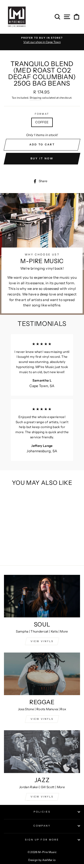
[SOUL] (42, 596)
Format (42, 113)
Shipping (36, 97)
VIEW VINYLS (42, 641)
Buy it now (42, 158)
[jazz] (42, 751)
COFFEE (42, 122)
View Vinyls (42, 796)
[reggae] (42, 674)
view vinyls (42, 718)
